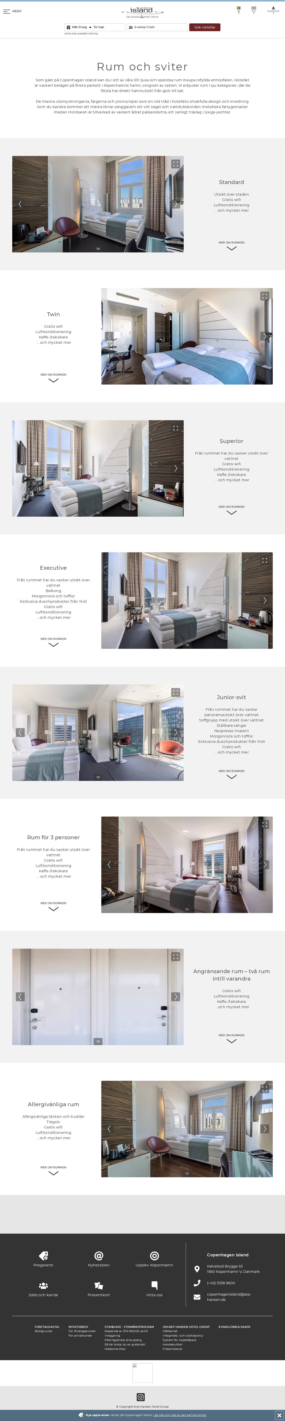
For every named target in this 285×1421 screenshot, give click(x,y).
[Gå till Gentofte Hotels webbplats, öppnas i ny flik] (191, 1222)
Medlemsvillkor (115, 1349)
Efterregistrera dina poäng (123, 1340)
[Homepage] (143, 12)
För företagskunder (82, 1331)
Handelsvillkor (173, 1344)
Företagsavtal (47, 1327)
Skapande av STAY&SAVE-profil (126, 1331)
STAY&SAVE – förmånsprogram (129, 1327)
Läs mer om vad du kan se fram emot (179, 1415)
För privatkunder (80, 1335)
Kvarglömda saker (234, 1327)
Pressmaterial (172, 1349)
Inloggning (112, 1335)
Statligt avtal (43, 1331)
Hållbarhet (170, 1331)
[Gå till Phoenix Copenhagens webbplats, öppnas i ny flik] (20, 1222)
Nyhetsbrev (78, 1327)
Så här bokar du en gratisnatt (125, 1344)
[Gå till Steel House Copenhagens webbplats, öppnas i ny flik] (240, 1222)
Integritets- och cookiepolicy (183, 1335)
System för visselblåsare (179, 1340)
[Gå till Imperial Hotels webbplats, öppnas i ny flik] (93, 1222)
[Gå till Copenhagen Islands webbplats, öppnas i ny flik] (167, 1222)
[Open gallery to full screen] (175, 164)
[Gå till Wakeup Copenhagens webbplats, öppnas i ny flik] (216, 1222)
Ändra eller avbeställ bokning (81, 34)
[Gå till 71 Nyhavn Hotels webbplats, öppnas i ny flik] (44, 1222)
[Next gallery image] (175, 204)
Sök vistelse (204, 27)
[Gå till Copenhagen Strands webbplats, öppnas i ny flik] (69, 1222)
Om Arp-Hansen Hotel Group (186, 1327)
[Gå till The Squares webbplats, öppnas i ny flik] (118, 1222)
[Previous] (20, 204)
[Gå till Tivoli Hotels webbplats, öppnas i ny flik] (142, 1222)
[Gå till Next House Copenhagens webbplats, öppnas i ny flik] (265, 1222)
